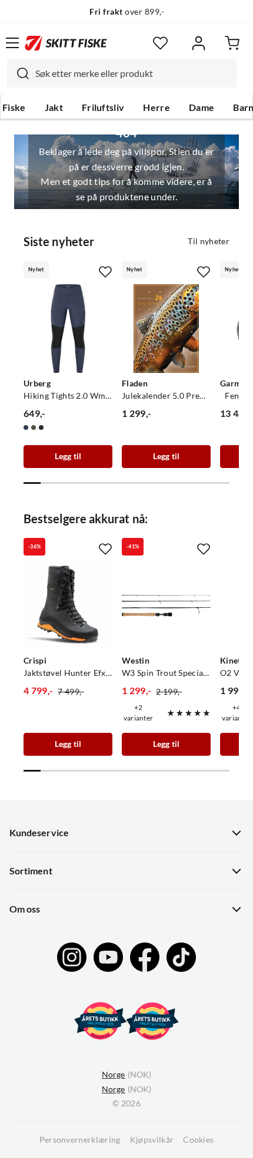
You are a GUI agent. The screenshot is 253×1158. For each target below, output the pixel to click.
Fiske (14, 107)
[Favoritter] (160, 43)
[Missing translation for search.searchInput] (18, 73)
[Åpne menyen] (12, 43)
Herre (156, 107)
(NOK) (126, 1074)
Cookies (198, 1139)
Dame (201, 107)
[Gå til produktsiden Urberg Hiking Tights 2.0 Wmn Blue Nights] (68, 328)
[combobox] (122, 73)
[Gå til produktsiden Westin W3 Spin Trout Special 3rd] (166, 605)
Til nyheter (208, 241)
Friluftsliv (103, 107)
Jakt (54, 107)
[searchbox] (133, 73)
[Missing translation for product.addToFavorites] (105, 271)
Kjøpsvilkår (152, 1139)
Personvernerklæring (80, 1139)
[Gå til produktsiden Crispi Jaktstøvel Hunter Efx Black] (68, 605)
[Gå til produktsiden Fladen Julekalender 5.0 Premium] (166, 328)
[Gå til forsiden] (66, 43)
